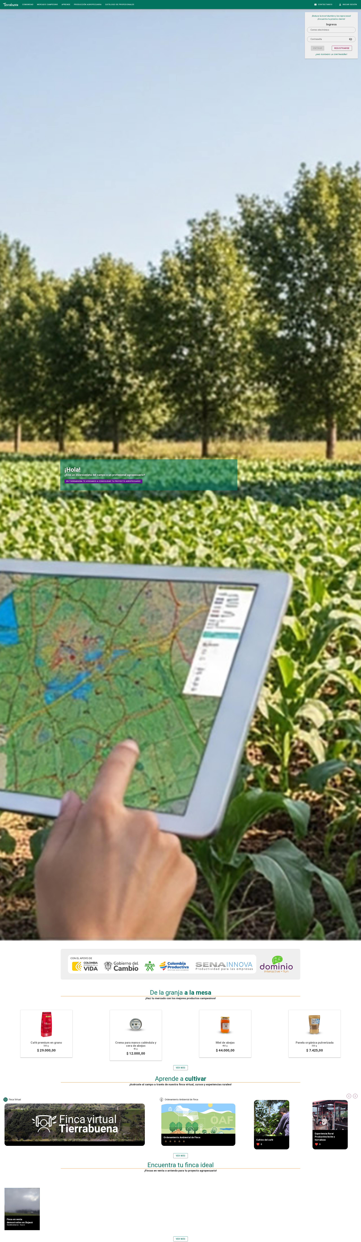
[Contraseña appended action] (350, 39)
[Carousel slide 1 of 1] (46, 1035)
